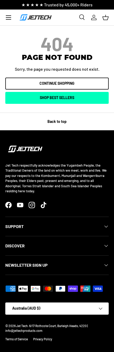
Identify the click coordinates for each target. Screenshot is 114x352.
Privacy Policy (42, 339)
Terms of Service (16, 339)
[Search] (82, 17)
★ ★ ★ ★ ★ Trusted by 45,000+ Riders (57, 4)
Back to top (57, 121)
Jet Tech (22, 326)
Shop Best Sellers (57, 97)
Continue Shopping (57, 83)
